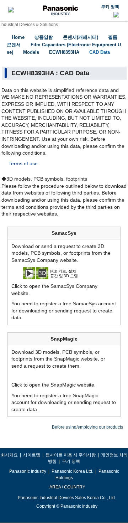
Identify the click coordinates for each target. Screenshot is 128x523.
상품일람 (43, 37)
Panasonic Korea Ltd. (72, 471)
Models (31, 52)
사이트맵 (31, 454)
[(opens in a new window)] (64, 273)
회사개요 (9, 454)
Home (18, 37)
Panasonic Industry (27, 471)
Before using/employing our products (87, 427)
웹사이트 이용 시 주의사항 (71, 454)
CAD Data (99, 52)
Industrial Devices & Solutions (29, 24)
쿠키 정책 (110, 6)
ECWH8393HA (64, 52)
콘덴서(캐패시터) (80, 37)
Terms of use (23, 163)
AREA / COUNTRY (67, 487)
